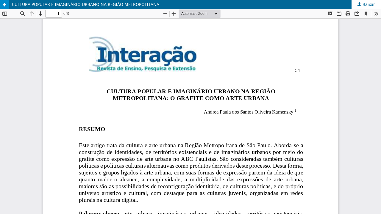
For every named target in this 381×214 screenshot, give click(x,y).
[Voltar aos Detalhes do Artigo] (4, 4)
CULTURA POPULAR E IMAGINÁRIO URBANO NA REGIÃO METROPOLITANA (85, 4)
